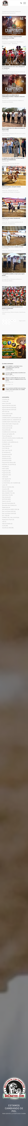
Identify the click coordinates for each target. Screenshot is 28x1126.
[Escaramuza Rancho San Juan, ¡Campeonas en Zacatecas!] (14, 55)
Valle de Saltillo (6, 523)
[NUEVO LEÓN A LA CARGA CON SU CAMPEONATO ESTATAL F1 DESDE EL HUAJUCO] (14, 84)
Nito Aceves (5, 497)
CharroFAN (5, 430)
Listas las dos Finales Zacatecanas (11, 218)
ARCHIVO (5, 411)
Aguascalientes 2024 (8, 407)
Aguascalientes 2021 (8, 405)
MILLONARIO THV (7, 493)
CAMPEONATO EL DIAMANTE (10, 419)
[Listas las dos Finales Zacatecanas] (14, 207)
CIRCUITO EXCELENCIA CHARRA (11, 438)
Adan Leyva (5, 403)
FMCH (4, 468)
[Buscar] (20, 3)
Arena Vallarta (6, 413)
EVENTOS (5, 460)
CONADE (4, 444)
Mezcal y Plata (6, 491)
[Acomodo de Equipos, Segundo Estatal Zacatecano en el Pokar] (14, 25)
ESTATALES (5, 458)
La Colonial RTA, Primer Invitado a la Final (12, 246)
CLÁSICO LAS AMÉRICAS (9, 442)
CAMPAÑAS (5, 415)
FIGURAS (4, 466)
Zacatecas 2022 (6, 527)
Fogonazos (5, 470)
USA (3, 521)
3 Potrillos (5, 399)
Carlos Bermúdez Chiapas (9, 424)
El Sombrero (5, 452)
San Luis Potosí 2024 (8, 513)
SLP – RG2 (5, 515)
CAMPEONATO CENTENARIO (10, 417)
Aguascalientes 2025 (8, 409)
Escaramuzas (6, 454)
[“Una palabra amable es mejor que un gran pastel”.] (14, 263)
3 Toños (4, 401)
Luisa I (4, 485)
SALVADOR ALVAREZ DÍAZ (9, 509)
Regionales (5, 507)
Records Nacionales (7, 503)
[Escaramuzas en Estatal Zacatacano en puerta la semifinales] (14, 296)
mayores (4, 489)
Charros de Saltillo (7, 434)
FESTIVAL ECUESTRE (8, 464)
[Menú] (24, 3)
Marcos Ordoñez (7, 487)
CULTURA (5, 448)
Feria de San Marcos (8, 462)
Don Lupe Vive (6, 450)
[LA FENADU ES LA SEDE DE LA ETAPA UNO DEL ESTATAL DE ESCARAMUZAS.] (14, 147)
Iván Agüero (5, 479)
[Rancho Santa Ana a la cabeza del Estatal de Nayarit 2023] (14, 117)
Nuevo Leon (5, 501)
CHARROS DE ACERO (8, 432)
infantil (4, 476)
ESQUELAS (5, 456)
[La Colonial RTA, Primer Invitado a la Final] (14, 236)
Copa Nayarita (6, 446)
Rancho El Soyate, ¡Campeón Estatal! (11, 186)
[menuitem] (20, 3)
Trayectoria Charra (7, 519)
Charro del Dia (6, 428)
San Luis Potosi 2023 (8, 511)
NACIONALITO (6, 495)
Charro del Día (6, 426)
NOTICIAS (5, 499)
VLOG (4, 525)
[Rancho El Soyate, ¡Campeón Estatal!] (14, 176)
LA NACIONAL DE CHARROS (10, 483)
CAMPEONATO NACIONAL (9, 421)
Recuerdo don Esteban (8, 505)
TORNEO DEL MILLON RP (9, 517)
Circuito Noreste (6, 440)
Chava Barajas (6, 436)
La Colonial (5, 481)
